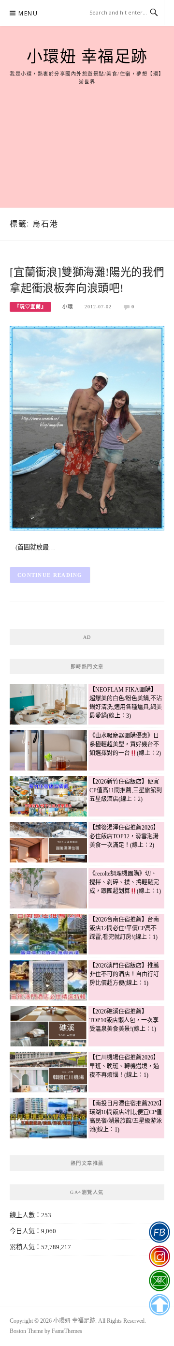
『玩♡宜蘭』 (30, 306)
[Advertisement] (87, 135)
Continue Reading (50, 575)
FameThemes (67, 1331)
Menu (28, 13)
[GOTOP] (159, 1305)
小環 (67, 306)
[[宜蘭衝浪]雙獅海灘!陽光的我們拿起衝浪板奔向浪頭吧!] (87, 427)
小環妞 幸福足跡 (87, 56)
